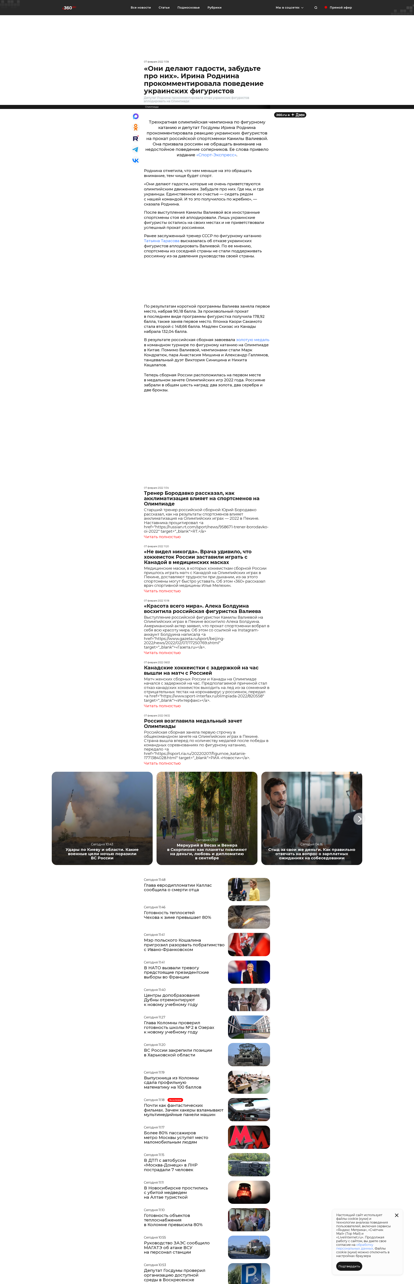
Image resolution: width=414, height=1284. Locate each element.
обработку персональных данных (354, 1246)
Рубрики (214, 7)
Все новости (141, 7)
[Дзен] (290, 115)
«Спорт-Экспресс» (216, 154)
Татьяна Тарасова (162, 240)
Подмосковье (188, 7)
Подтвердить (349, 1266)
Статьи (164, 7)
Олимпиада (151, 106)
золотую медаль (252, 339)
